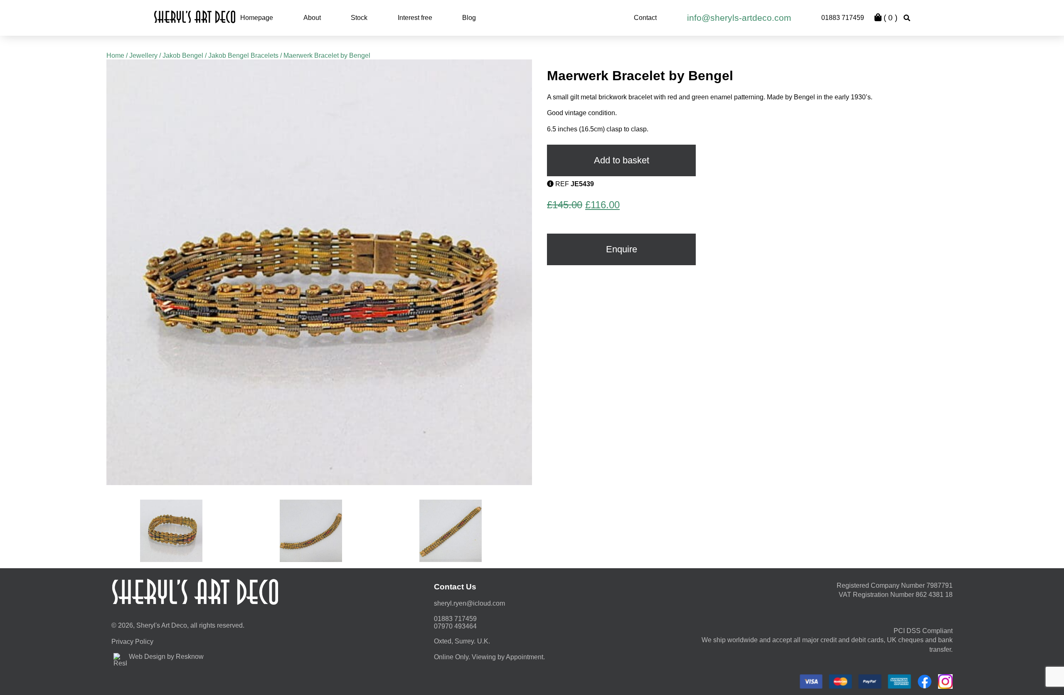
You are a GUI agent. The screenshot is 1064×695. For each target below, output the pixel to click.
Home (115, 55)
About (312, 17)
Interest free (415, 17)
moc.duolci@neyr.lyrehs (469, 603)
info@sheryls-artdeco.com (739, 17)
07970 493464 (455, 626)
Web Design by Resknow (166, 656)
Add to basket (621, 160)
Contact (645, 17)
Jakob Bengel (183, 55)
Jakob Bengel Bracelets (243, 55)
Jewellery (143, 55)
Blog (469, 17)
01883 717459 (842, 17)
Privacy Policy (132, 641)
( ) (889, 17)
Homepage (256, 17)
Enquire (621, 249)
